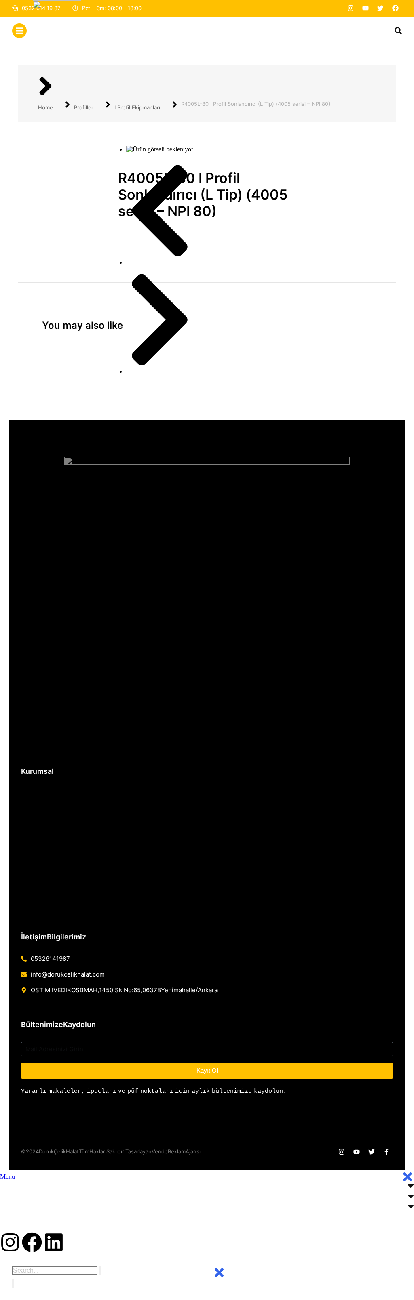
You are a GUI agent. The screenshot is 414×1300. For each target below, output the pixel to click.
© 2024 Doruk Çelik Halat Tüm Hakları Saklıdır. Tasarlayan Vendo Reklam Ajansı (111, 1151)
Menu (7, 1176)
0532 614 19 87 (50, 958)
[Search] (13, 1283)
